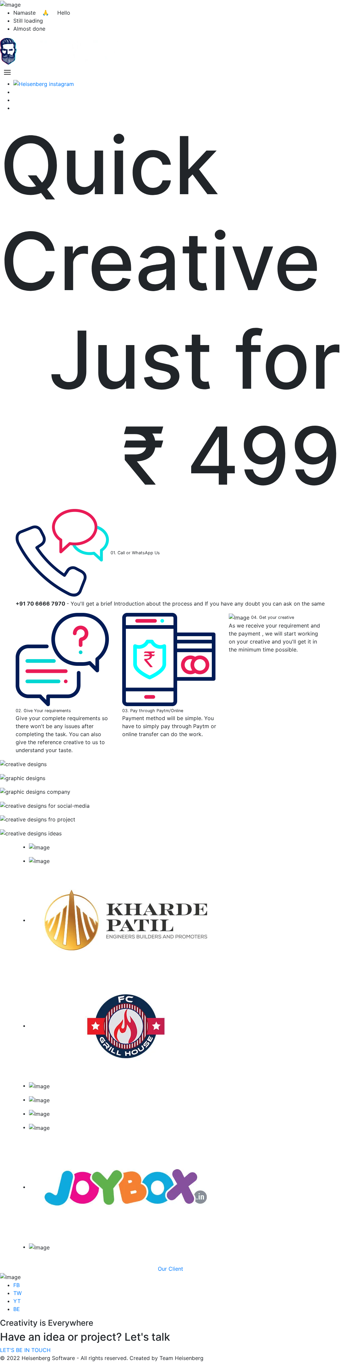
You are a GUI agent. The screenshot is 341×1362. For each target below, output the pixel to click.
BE (16, 1309)
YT (17, 1301)
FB (16, 1285)
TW (17, 1293)
